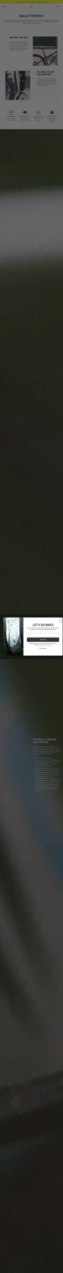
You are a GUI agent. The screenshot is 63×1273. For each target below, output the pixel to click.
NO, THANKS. (43, 648)
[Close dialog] (60, 620)
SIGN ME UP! (43, 639)
